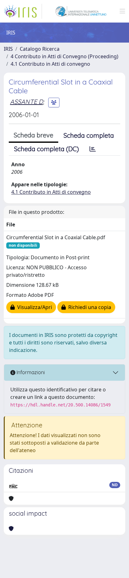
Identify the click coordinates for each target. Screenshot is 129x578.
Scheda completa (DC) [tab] (46, 149)
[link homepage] (23, 11)
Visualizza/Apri (33, 307)
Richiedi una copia (88, 307)
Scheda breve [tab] (33, 135)
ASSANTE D (26, 102)
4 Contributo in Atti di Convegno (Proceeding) (64, 56)
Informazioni (30, 372)
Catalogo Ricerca (39, 48)
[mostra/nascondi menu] (122, 11)
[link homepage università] (81, 11)
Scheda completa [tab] (89, 135)
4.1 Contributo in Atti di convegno (50, 63)
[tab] (92, 149)
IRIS (8, 48)
